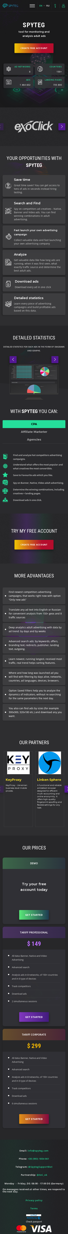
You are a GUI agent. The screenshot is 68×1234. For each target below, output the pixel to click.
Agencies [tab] (34, 439)
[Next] (61, 126)
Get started (34, 915)
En (40, 5)
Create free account (34, 48)
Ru (48, 5)
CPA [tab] (34, 424)
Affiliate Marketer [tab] (34, 432)
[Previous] (13, 359)
